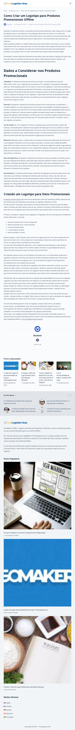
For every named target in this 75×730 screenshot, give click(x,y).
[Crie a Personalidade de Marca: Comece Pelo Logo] (64, 366)
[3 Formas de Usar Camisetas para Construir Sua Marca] (42, 410)
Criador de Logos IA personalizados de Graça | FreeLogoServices (26, 610)
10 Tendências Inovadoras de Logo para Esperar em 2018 (18, 402)
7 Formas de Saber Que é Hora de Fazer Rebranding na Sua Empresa (24, 410)
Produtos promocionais (12, 199)
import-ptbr (47, 24)
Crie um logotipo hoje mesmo (31, 319)
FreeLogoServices (39, 436)
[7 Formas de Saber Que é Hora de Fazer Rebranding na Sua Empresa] (7, 410)
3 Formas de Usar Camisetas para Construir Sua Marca (59, 410)
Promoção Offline (56, 24)
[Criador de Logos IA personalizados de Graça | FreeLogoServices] (11, 366)
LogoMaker (27, 436)
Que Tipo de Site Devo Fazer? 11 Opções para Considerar (58, 402)
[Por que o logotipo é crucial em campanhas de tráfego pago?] (37, 495)
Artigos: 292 (37, 344)
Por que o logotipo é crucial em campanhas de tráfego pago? (25, 533)
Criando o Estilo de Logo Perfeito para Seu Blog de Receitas (24, 687)
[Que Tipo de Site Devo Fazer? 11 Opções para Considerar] (42, 402)
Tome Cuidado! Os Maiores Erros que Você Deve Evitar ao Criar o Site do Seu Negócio (46, 377)
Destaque (41, 24)
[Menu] (70, 3)
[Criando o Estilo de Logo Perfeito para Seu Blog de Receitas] (28, 366)
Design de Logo (33, 24)
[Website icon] (37, 340)
